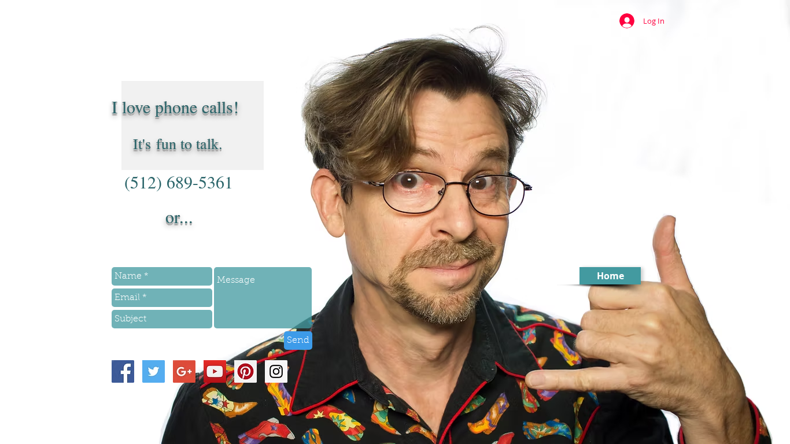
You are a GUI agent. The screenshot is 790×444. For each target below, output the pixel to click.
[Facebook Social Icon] (123, 371)
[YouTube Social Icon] (215, 371)
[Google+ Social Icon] (184, 371)
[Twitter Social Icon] (153, 371)
